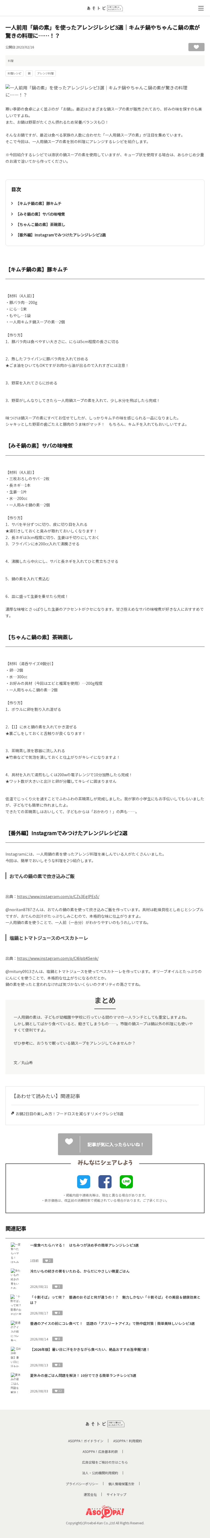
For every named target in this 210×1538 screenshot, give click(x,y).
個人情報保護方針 (121, 1483)
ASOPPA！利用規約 (127, 1440)
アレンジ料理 (45, 73)
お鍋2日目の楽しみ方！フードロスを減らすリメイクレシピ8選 (69, 1113)
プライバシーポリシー (82, 1483)
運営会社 (90, 1494)
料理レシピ (14, 73)
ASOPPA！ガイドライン (85, 1440)
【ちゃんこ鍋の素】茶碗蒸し (40, 224)
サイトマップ (116, 1494)
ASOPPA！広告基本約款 (100, 1451)
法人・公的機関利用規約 (100, 1472)
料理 (10, 61)
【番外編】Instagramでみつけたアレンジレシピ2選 (61, 234)
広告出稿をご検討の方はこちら (105, 1462)
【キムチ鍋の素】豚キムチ (39, 203)
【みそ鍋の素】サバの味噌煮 (40, 214)
